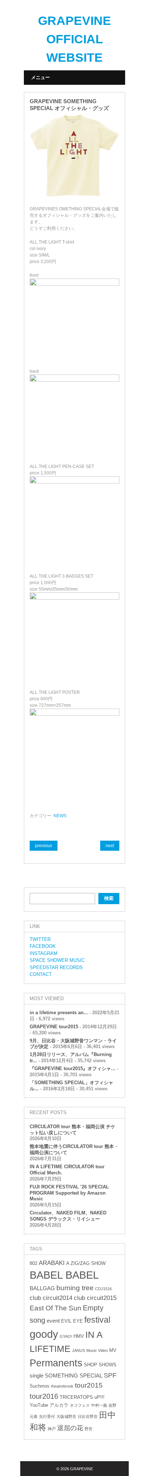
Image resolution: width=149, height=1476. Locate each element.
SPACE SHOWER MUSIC (57, 960)
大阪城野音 (66, 1416)
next (110, 845)
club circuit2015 (95, 1298)
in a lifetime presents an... (59, 1012)
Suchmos (40, 1386)
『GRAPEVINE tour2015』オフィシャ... (72, 1068)
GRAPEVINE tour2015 (54, 1026)
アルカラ (59, 1405)
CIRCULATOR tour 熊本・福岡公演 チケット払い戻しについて (72, 1129)
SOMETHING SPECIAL (73, 1375)
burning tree (75, 1288)
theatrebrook (62, 1386)
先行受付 (47, 1416)
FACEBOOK (43, 946)
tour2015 (89, 1385)
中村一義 (99, 1405)
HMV (78, 1336)
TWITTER (40, 939)
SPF (110, 1375)
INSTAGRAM (44, 953)
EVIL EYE (72, 1321)
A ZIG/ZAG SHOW (86, 1263)
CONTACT (41, 974)
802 (33, 1263)
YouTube (39, 1405)
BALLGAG (42, 1288)
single (36, 1375)
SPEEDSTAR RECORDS (56, 967)
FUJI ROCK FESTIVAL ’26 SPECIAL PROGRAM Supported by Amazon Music (69, 1193)
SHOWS (107, 1364)
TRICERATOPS (76, 1397)
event (53, 1321)
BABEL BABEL (64, 1275)
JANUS (78, 1350)
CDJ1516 (103, 1289)
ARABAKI (52, 1263)
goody (44, 1334)
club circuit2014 (51, 1298)
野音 (89, 1429)
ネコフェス (80, 1405)
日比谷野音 (88, 1416)
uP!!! (99, 1397)
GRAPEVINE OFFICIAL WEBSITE (74, 39)
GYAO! (66, 1336)
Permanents (56, 1362)
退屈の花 (70, 1428)
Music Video (97, 1350)
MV (112, 1350)
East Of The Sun (55, 1308)
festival (97, 1319)
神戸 (52, 1429)
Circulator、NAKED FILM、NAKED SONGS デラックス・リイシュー (68, 1216)
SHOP (90, 1364)
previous (43, 845)
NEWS (60, 815)
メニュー (40, 77)
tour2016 (44, 1396)
